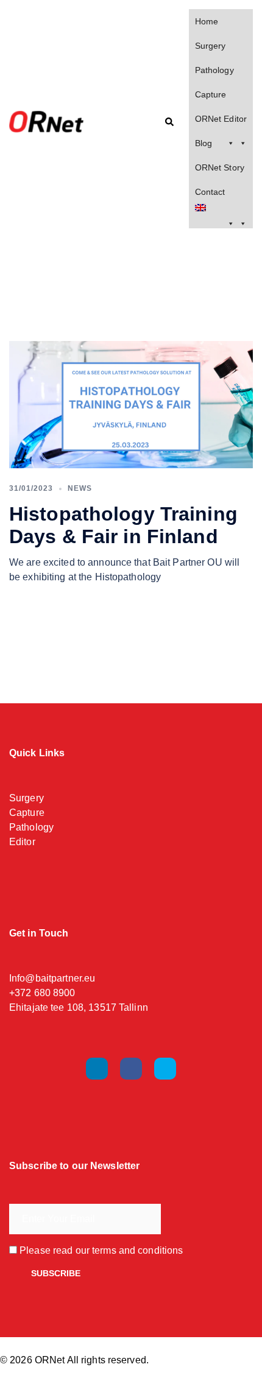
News (80, 488)
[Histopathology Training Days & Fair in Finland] (131, 404)
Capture (211, 94)
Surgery (210, 46)
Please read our (100, 1250)
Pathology (214, 70)
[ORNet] (62, 122)
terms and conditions (137, 1250)
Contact (210, 192)
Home (206, 21)
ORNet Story (219, 167)
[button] (169, 122)
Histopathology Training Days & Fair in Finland (123, 525)
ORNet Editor (221, 119)
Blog (203, 143)
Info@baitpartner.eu (52, 978)
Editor (22, 842)
